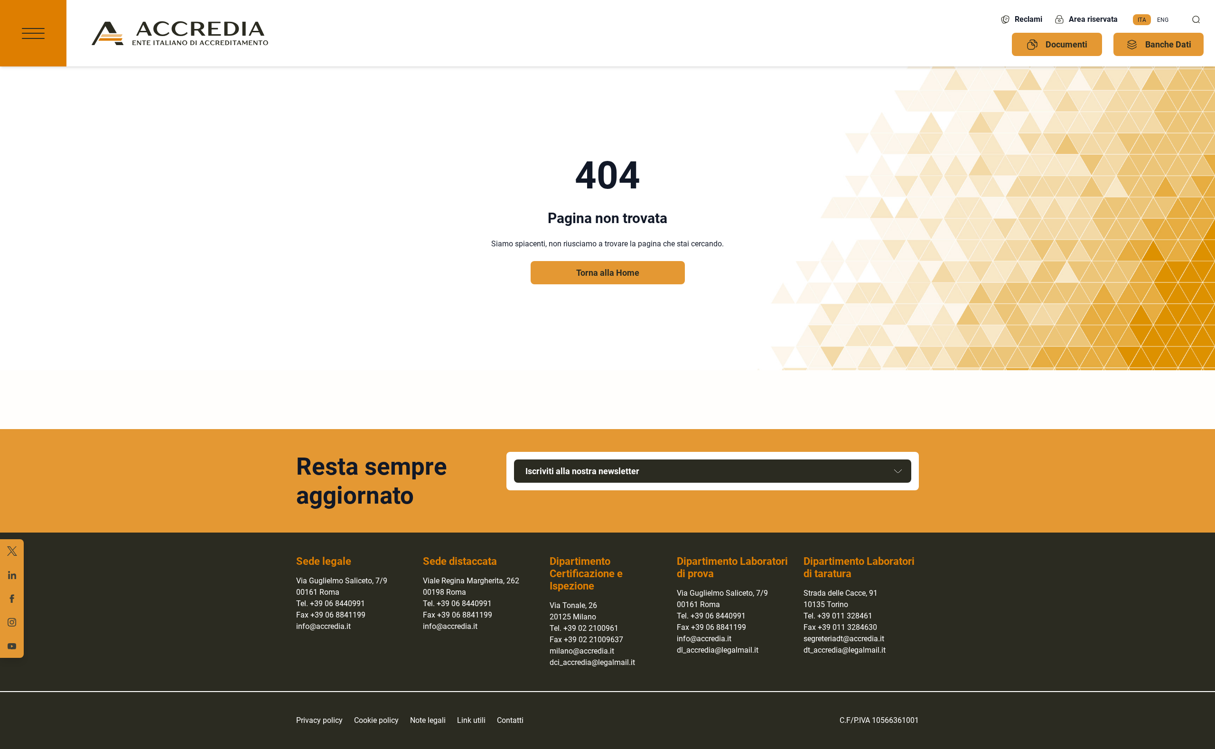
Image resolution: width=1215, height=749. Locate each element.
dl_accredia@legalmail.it (717, 650)
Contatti (510, 720)
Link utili (471, 720)
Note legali (428, 720)
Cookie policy (376, 720)
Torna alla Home (607, 273)
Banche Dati (1168, 44)
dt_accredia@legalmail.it (845, 650)
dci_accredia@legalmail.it (592, 662)
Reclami (1028, 19)
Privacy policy (319, 720)
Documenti (1066, 44)
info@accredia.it (323, 626)
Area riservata (1093, 19)
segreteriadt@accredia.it (844, 638)
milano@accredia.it (582, 650)
